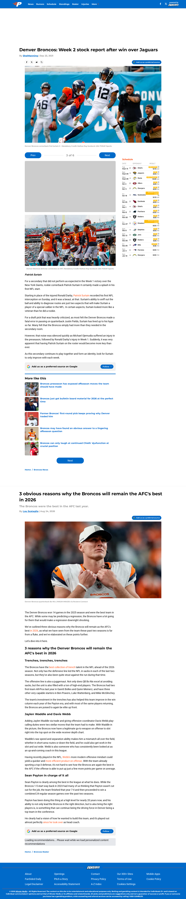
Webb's (66, 757)
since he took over (53, 822)
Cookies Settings (126, 884)
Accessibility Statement (67, 884)
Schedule (51, 4)
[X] (166, 4)
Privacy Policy (98, 879)
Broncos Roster (41, 852)
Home (28, 469)
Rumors (40, 4)
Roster (75, 4)
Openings (59, 873)
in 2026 (34, 630)
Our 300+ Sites (125, 873)
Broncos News (41, 469)
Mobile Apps (153, 873)
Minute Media (21, 891)
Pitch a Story (61, 879)
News (30, 4)
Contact (95, 873)
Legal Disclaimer (34, 884)
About (28, 873)
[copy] (42, 62)
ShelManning (30, 55)
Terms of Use (124, 879)
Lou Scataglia (30, 511)
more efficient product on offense (64, 760)
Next (107, 155)
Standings (64, 4)
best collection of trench (62, 667)
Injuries (85, 4)
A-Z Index (96, 884)
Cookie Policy (153, 879)
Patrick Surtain (81, 295)
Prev (33, 155)
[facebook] (160, 4)
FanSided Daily (33, 879)
